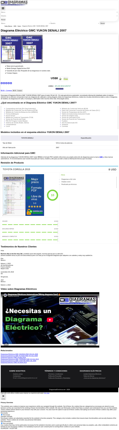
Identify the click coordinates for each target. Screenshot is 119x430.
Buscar (3, 19)
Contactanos (17, 376)
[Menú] (3, 8)
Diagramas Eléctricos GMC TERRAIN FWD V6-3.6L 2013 (20, 359)
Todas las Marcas (88, 376)
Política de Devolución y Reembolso (59, 378)
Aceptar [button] (41, 393)
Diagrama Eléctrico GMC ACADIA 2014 (14, 362)
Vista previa (59, 89)
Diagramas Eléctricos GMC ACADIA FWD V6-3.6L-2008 (19, 356)
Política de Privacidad (54, 376)
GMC (15, 26)
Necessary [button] (4, 413)
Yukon (19, 26)
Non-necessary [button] (6, 421)
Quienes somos (18, 374)
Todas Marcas (8, 26)
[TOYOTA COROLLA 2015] (23, 195)
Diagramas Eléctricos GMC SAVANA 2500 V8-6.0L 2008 (19, 354)
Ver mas (46, 393)
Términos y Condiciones (55, 374)
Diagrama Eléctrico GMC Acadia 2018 (13, 357)
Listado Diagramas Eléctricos (92, 374)
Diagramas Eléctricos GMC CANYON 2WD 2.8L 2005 (18, 361)
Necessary (6, 415)
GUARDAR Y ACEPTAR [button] (9, 428)
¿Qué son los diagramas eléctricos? (94, 378)
